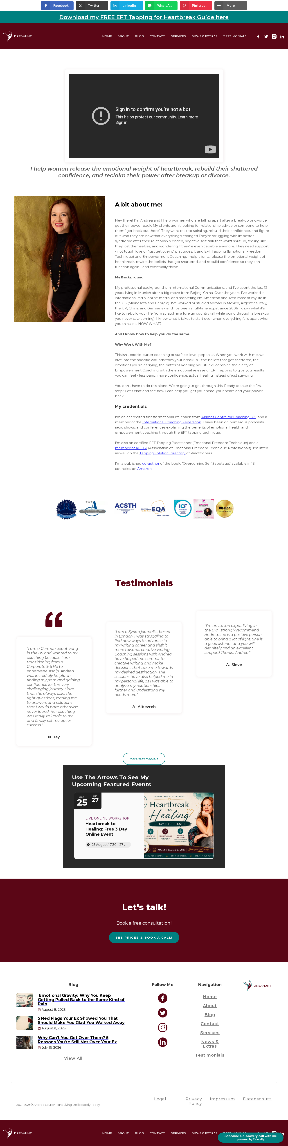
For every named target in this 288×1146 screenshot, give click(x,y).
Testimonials (235, 36)
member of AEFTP (131, 448)
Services (178, 36)
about (210, 1005)
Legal (160, 1099)
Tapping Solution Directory (163, 453)
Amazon (144, 468)
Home (107, 36)
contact (210, 1023)
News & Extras (204, 36)
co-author (150, 463)
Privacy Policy (194, 1101)
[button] (57, 5)
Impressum (222, 1099)
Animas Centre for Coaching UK (228, 417)
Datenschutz (257, 1099)
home (210, 996)
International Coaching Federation (171, 422)
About (123, 36)
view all (73, 1058)
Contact (157, 36)
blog (139, 36)
